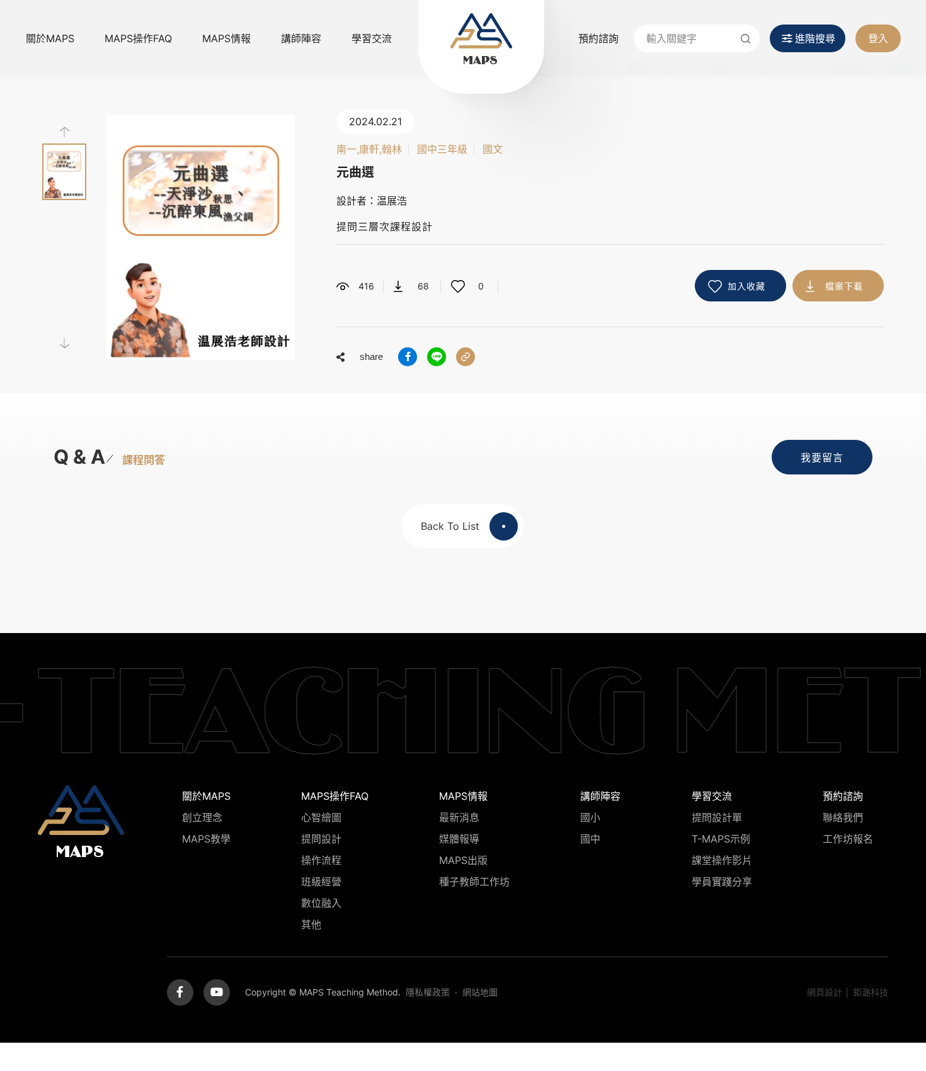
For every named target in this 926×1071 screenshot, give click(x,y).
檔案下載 (844, 286)
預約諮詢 (598, 38)
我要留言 (822, 457)
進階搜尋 (815, 38)
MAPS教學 (206, 839)
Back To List (450, 526)
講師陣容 (301, 38)
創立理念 (202, 817)
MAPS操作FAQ (138, 38)
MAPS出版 (463, 860)
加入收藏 (746, 286)
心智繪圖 (321, 817)
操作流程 (321, 860)
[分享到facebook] (407, 356)
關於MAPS (50, 38)
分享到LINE (436, 356)
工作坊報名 (848, 839)
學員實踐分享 (722, 881)
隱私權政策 (428, 992)
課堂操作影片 (722, 860)
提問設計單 (717, 817)
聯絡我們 (843, 817)
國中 (590, 839)
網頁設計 (824, 992)
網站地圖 (480, 992)
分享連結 (465, 356)
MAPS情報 (226, 38)
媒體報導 (459, 839)
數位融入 (321, 903)
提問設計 (321, 839)
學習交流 (372, 38)
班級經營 (321, 881)
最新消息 (459, 817)
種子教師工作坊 (474, 881)
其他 (311, 924)
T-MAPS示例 (721, 839)
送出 (746, 38)
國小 (590, 817)
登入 (878, 38)
